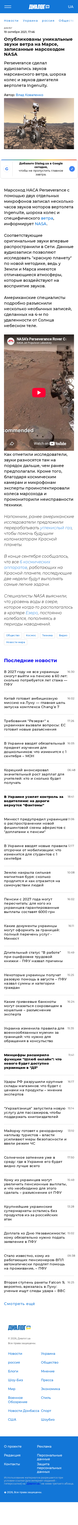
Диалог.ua (33, 1483)
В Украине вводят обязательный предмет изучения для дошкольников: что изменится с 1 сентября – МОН (35, 749)
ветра (47, 218)
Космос (31, 635)
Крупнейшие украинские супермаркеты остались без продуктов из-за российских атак (31, 1213)
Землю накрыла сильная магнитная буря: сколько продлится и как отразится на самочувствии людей (32, 878)
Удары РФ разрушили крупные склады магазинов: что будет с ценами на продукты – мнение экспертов (33, 1088)
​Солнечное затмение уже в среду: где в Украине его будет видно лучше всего (33, 1161)
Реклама (44, 1446)
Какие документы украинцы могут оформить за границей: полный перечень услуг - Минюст (32, 932)
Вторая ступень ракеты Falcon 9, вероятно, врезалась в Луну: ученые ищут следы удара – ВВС (34, 1286)
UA (70, 7)
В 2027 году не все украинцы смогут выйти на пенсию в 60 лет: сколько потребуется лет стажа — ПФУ (35, 678)
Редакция (12, 1455)
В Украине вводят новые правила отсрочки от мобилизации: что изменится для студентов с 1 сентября (35, 852)
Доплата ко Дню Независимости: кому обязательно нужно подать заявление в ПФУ (35, 1237)
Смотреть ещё (19, 1304)
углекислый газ (56, 527)
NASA (41, 223)
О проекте (13, 1446)
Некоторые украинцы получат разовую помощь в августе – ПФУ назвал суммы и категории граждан (35, 981)
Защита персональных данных (49, 1468)
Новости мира (15, 642)
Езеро (32, 612)
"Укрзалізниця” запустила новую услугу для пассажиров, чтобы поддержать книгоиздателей (34, 1112)
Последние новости (30, 660)
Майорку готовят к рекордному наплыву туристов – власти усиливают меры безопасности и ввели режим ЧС (35, 1137)
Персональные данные (49, 1457)
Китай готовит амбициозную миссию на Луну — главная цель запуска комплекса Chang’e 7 (34, 702)
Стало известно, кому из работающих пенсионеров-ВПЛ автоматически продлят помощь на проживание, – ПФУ (34, 1262)
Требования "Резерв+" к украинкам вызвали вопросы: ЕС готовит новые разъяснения (35, 725)
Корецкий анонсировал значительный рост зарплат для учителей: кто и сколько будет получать (34, 776)
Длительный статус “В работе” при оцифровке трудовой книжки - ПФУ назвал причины (33, 956)
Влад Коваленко (29, 95)
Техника (47, 635)
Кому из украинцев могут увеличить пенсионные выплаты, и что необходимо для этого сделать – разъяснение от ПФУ (35, 1186)
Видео (63, 635)
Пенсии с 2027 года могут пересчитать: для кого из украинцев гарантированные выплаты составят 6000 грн (31, 905)
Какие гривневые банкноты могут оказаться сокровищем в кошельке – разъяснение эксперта (33, 1008)
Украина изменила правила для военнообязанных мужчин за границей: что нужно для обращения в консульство (34, 1034)
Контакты (12, 1464)
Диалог (8, 28)
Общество (13, 635)
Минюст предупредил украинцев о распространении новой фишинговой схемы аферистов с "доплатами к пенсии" (35, 825)
